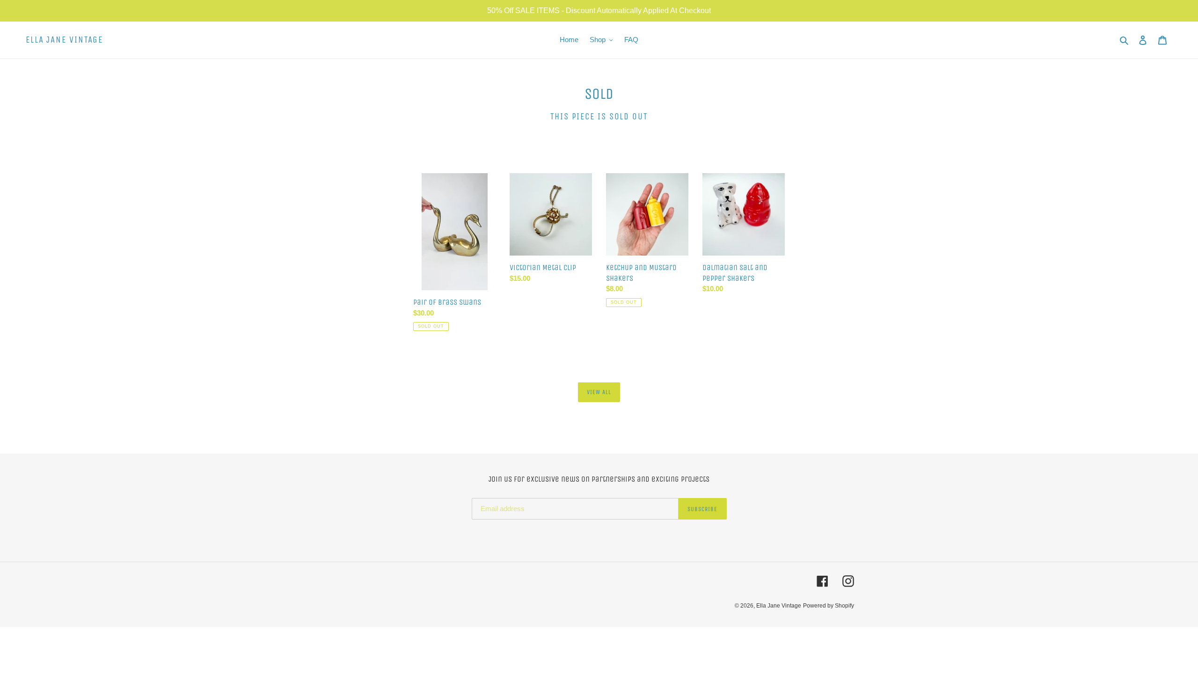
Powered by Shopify (828, 605)
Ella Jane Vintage (64, 40)
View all (599, 392)
